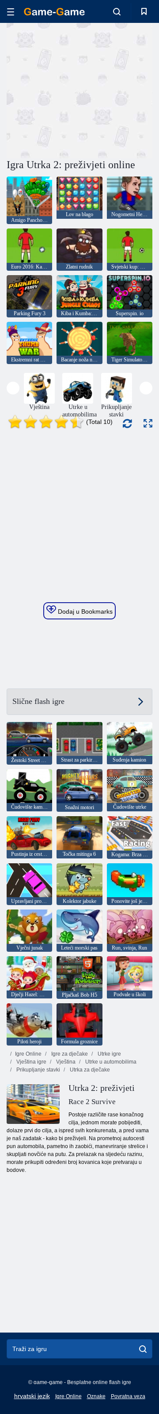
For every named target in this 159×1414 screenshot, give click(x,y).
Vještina (65, 1062)
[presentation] (13, 388)
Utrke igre (108, 1054)
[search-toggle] (116, 11)
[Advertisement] (119, 89)
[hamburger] (11, 11)
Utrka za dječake (89, 1070)
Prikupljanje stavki (37, 1070)
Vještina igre (30, 1062)
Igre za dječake (69, 1054)
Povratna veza (128, 1396)
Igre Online (28, 1054)
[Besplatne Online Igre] (54, 11)
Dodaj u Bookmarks (84, 611)
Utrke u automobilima (110, 1062)
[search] (142, 1349)
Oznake (96, 1396)
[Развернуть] (148, 423)
